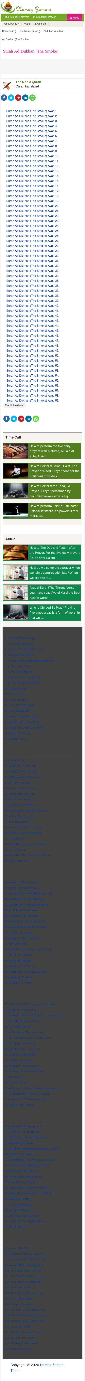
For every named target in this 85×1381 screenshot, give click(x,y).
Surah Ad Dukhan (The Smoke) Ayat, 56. (32, 385)
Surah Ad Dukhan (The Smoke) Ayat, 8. (32, 146)
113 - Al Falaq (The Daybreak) (21, 1343)
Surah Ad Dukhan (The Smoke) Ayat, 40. (32, 305)
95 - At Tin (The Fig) (16, 1226)
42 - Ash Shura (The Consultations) (24, 899)
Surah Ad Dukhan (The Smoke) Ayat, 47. (32, 340)
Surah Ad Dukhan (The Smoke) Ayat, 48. (32, 345)
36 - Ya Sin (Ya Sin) (15, 849)
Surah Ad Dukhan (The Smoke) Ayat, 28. (32, 245)
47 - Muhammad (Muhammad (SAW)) (26, 927)
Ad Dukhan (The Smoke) (15, 39)
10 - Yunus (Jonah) (15, 688)
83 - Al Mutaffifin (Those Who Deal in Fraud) (29, 1159)
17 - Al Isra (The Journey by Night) (24, 727)
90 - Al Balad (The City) (17, 1198)
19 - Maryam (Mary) (15, 738)
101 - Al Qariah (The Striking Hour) (24, 1276)
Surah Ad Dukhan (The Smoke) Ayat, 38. (32, 295)
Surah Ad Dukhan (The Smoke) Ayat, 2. (32, 116)
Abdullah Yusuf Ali (53, 31)
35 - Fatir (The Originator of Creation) (25, 844)
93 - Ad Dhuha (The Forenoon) (22, 1215)
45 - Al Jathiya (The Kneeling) (21, 915)
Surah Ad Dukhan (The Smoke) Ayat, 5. (32, 131)
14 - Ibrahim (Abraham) (17, 710)
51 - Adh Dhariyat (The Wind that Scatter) (28, 949)
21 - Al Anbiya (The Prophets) (21, 765)
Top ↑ (15, 1371)
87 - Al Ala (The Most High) (20, 1182)
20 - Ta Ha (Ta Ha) (15, 760)
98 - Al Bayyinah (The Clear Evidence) (25, 1259)
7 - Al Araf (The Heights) (18, 671)
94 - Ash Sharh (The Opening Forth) (25, 1221)
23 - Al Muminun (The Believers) (22, 777)
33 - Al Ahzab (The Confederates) (23, 832)
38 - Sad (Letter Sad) (16, 860)
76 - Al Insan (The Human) (19, 1104)
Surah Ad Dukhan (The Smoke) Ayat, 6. (32, 136)
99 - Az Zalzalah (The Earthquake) (24, 1265)
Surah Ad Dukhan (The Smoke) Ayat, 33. (32, 270)
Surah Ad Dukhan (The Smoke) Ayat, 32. (32, 265)
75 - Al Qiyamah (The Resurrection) (24, 1099)
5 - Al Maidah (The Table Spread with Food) (29, 660)
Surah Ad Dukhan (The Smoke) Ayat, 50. (32, 355)
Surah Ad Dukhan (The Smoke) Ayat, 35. (32, 280)
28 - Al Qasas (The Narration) (21, 805)
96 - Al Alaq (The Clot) (17, 1248)
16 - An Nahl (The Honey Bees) (22, 722)
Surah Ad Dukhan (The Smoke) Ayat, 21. (32, 210)
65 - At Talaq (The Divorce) (20, 1043)
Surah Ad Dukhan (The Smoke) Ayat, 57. (32, 390)
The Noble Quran (28, 82)
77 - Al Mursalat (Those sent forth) (24, 1126)
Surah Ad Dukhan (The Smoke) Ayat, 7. (32, 141)
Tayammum (40, 23)
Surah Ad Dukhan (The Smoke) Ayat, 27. (32, 240)
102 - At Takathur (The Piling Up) (23, 1281)
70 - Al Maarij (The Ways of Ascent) (24, 1071)
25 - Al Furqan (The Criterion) (21, 788)
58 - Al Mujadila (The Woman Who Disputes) (30, 1004)
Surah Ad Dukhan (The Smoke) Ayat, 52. (32, 365)
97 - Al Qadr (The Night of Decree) (24, 1253)
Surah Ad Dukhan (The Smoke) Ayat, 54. (32, 375)
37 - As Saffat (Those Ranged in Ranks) (27, 855)
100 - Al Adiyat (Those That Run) (23, 1270)
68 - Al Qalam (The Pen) (18, 1060)
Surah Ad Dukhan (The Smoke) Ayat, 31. (32, 260)
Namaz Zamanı (52, 1365)
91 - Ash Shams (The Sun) (19, 1204)
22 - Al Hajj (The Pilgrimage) (20, 771)
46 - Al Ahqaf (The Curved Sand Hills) (26, 921)
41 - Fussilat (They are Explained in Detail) (28, 893)
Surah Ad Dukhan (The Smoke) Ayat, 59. (32, 400)
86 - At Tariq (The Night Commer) (23, 1176)
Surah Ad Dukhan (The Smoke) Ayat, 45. (32, 330)
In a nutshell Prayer (44, 16)
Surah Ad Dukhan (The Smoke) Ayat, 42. (32, 315)
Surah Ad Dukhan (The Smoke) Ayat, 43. (32, 320)
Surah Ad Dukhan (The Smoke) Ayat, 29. (32, 250)
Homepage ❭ (9, 31)
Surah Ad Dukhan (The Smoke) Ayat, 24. (32, 225)
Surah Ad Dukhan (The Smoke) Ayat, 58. (32, 395)
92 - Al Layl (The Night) (17, 1210)
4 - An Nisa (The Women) (19, 655)
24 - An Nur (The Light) (17, 782)
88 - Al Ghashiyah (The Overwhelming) (26, 1187)
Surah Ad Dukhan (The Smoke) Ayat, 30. (32, 255)
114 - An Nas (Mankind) (18, 1348)
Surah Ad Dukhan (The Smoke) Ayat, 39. (32, 300)
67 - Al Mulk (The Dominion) (20, 1054)
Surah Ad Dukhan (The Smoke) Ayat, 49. (32, 350)
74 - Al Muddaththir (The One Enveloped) (28, 1093)
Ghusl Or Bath (11, 23)
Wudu (27, 23)
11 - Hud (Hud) (13, 694)
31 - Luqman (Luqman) (17, 821)
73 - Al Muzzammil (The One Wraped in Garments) (33, 1088)
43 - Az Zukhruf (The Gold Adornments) (27, 904)
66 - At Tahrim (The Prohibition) (22, 1049)
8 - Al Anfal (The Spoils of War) (22, 677)
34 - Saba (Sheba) (15, 838)
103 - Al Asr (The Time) (18, 1287)
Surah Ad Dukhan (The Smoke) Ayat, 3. (32, 121)
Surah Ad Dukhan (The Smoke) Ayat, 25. (32, 230)
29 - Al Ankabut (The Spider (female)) (26, 810)
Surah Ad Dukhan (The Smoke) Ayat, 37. (32, 290)
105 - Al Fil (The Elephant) (19, 1298)
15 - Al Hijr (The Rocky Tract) (21, 716)
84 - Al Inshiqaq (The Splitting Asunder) (27, 1165)
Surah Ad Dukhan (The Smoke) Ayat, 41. (32, 310)
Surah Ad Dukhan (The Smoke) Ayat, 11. (32, 161)
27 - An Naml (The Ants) (18, 799)
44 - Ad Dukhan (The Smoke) (21, 910)
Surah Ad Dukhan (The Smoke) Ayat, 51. (32, 360)
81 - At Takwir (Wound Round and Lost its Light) (32, 1148)
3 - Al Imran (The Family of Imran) (23, 649)
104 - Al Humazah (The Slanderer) (24, 1293)
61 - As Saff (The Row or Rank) (22, 1021)
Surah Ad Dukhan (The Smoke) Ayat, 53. (32, 370)
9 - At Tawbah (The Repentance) (23, 683)
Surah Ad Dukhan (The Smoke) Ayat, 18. (32, 195)
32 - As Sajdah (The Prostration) (23, 827)
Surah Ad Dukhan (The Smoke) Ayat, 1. (32, 111)
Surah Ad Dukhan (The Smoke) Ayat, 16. (32, 186)
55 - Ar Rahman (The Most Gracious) (25, 971)
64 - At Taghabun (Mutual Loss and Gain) (28, 1037)
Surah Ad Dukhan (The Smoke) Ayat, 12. (32, 166)
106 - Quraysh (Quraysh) (18, 1304)
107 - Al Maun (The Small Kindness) (25, 1309)
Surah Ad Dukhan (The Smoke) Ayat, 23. (32, 220)
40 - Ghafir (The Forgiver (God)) (22, 887)
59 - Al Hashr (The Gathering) (21, 1009)
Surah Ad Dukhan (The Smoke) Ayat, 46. (32, 335)
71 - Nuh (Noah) (13, 1076)
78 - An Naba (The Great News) (22, 1131)
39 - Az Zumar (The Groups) (20, 882)
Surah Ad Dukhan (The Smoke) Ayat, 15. (32, 181)
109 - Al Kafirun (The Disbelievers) (24, 1320)
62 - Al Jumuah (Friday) (18, 1026)
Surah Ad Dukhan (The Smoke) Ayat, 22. (32, 215)
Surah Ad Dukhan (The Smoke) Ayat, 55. (32, 380)
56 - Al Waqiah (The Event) (19, 977)
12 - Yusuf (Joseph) (16, 699)
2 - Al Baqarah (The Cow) (19, 643)
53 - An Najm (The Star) (18, 960)
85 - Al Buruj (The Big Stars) (20, 1171)
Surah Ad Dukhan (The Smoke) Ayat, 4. (32, 126)
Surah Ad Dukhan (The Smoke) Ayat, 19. (32, 200)
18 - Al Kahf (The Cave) (17, 733)
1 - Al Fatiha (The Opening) (20, 638)
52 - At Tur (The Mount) (18, 954)
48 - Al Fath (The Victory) (18, 932)
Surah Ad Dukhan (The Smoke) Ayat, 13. (32, 171)
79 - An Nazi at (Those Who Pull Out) (25, 1137)
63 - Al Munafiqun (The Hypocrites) (24, 1032)
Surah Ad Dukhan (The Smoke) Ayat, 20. (32, 205)
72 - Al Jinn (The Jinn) (17, 1082)
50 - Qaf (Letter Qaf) (16, 943)
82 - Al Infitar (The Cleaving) (20, 1154)
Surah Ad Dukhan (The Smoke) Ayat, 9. (32, 151)
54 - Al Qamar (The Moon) (19, 966)
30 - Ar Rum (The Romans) (19, 816)
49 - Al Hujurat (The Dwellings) (22, 938)
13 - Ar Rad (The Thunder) (19, 705)
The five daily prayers (17, 16)
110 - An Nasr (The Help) (18, 1326)
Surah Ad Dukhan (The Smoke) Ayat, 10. (32, 156)
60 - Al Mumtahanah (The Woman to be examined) (33, 1015)
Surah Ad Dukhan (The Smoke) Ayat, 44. (32, 325)
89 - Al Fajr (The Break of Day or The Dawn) (29, 1193)
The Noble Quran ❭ (30, 31)
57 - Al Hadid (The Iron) (18, 982)
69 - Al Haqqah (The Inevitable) (22, 1065)
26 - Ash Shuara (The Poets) (20, 793)
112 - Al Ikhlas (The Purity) (19, 1337)
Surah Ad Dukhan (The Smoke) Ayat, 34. (32, 275)
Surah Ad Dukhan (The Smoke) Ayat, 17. (32, 190)
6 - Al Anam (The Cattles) (19, 666)
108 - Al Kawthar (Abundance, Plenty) (25, 1315)
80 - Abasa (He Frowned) (19, 1143)
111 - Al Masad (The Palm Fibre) (23, 1332)
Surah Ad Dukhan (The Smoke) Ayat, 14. (32, 176)
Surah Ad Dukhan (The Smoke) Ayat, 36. (32, 285)
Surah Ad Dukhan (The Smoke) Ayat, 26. (32, 235)
